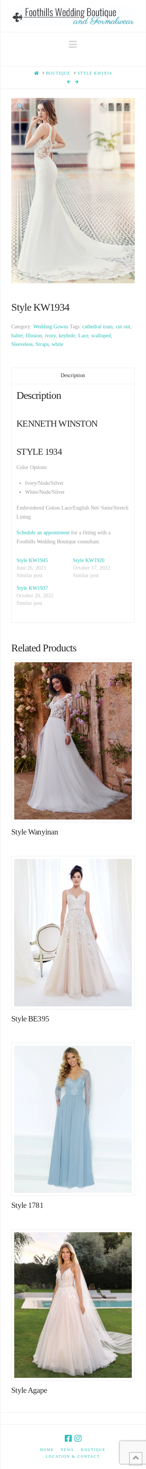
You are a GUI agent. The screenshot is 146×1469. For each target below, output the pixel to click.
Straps (42, 344)
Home (47, 1450)
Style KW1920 (88, 560)
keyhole (67, 335)
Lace (83, 335)
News (67, 1450)
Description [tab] (73, 375)
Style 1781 (27, 1205)
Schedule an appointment (43, 532)
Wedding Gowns (50, 326)
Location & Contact (73, 1456)
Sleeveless (22, 344)
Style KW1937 (32, 588)
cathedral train (97, 326)
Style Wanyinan (34, 832)
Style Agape (29, 1390)
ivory (50, 335)
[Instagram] (77, 1438)
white (57, 344)
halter (17, 335)
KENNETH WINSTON (56, 424)
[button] (73, 44)
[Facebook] (68, 1438)
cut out (123, 326)
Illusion (34, 335)
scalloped (101, 335)
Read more (76, 809)
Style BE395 (30, 1019)
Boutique (93, 1450)
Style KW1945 (32, 560)
